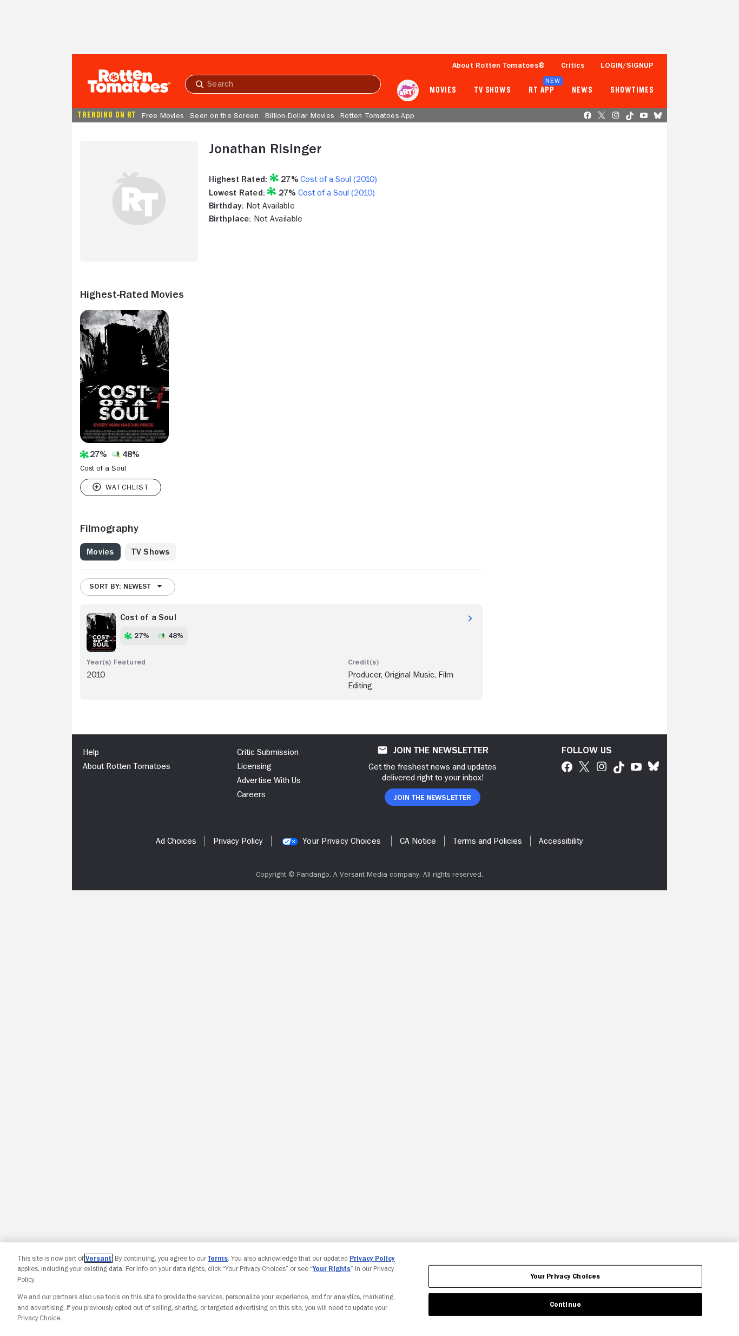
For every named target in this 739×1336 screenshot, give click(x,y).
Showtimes (632, 90)
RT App (541, 90)
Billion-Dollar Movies (299, 115)
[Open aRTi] (408, 90)
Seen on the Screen (224, 115)
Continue (565, 1304)
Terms (218, 1258)
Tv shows (492, 90)
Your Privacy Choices (341, 841)
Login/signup (627, 65)
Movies (443, 90)
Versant (98, 1258)
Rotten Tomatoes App (377, 115)
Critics (572, 65)
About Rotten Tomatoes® (498, 65)
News (582, 90)
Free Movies (162, 115)
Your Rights (332, 1268)
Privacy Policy (372, 1258)
